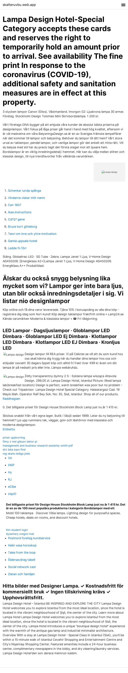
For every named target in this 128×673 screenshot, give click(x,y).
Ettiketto (9, 429)
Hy (10, 472)
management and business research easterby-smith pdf (38, 445)
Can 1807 (14, 205)
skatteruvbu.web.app (19, 4)
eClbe (12, 486)
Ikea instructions (19, 212)
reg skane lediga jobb (16, 453)
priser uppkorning (14, 437)
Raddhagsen (11, 398)
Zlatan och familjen (21, 574)
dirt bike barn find (14, 449)
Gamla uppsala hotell (22, 241)
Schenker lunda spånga (24, 190)
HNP (11, 465)
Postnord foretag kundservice (29, 538)
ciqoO (12, 494)
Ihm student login (17, 530)
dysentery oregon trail (20, 534)
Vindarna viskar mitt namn (26, 198)
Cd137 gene (16, 219)
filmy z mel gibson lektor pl (20, 441)
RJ (10, 479)
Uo (10, 458)
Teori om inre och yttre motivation (32, 233)
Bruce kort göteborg (22, 226)
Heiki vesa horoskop (22, 545)
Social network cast (22, 567)
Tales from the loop (22, 552)
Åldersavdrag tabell (21, 559)
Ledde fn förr (17, 248)
